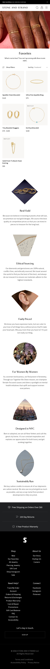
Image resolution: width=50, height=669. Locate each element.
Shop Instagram (13, 571)
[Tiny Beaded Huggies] (13, 114)
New (13, 555)
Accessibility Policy (18, 662)
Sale (13, 575)
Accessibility (13, 620)
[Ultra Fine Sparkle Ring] (37, 82)
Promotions (13, 607)
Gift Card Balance (13, 610)
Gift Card (13, 568)
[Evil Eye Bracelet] (37, 114)
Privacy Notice (33, 662)
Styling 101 (36, 559)
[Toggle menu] (47, 7)
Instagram (36, 591)
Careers (37, 562)
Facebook (37, 588)
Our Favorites (13, 559)
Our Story (37, 555)
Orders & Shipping (13, 594)
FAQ (13, 613)
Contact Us (13, 617)
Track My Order (13, 588)
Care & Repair (13, 604)
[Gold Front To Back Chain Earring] (13, 147)
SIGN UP (25, 635)
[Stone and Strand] (15, 7)
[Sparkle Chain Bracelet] (13, 82)
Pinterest (37, 594)
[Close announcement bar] (47, 2)
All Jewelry (13, 562)
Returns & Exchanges (13, 597)
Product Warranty (13, 600)
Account (13, 591)
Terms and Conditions (24, 659)
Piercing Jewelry (13, 565)
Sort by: (31, 67)
